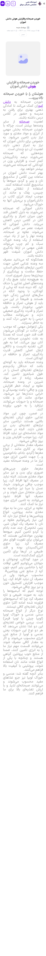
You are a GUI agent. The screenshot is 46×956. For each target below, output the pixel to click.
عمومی (23, 34)
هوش (32, 86)
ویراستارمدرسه (21, 27)
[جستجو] (13, 3)
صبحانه (24, 121)
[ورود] (3, 3)
